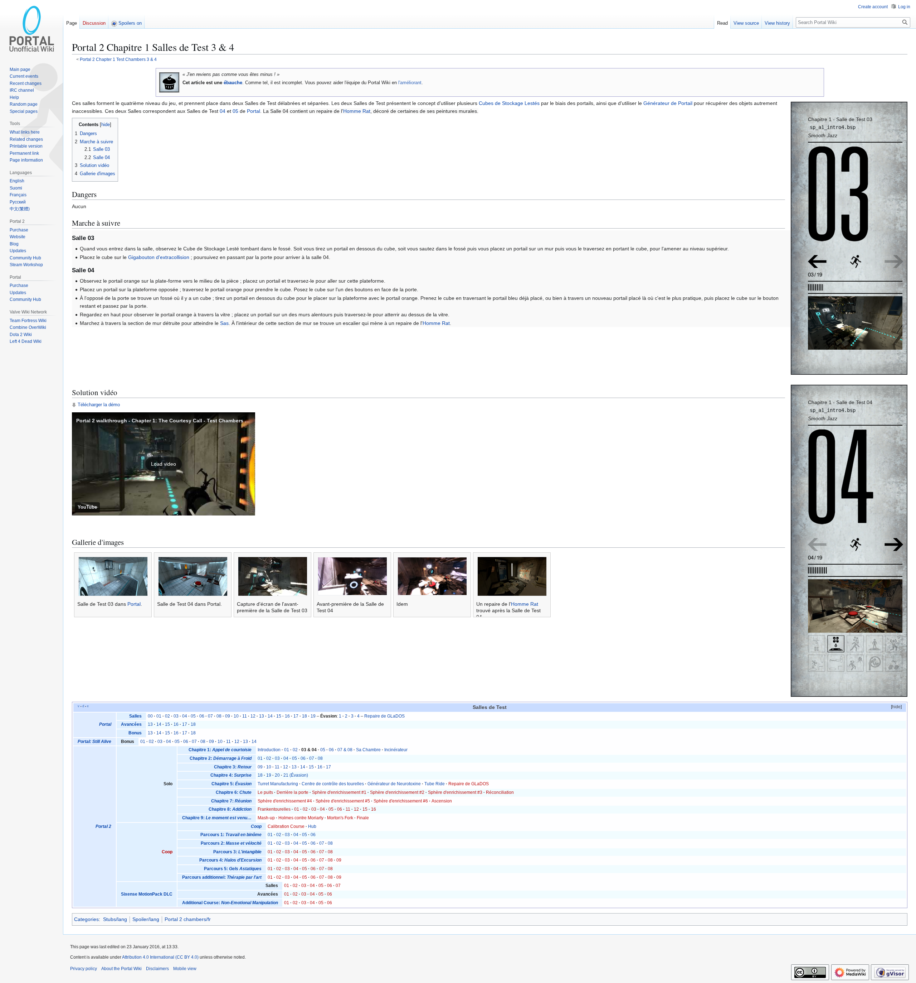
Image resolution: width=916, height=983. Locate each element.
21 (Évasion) (295, 775)
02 (167, 716)
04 (222, 111)
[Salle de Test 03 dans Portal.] (113, 576)
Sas (224, 323)
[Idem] (432, 576)
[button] (163, 464)
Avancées (131, 724)
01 (158, 716)
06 (201, 716)
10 (236, 716)
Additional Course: (230, 902)
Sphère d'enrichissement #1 (339, 792)
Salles (135, 716)
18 (304, 716)
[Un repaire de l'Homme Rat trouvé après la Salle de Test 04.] (512, 576)
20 (277, 775)
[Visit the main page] (31, 28)
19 (313, 716)
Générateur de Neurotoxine (394, 783)
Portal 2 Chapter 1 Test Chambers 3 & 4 (118, 59)
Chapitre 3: (233, 766)
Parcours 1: (231, 834)
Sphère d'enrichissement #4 (285, 801)
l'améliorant (410, 82)
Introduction (269, 749)
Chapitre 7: (231, 801)
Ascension (442, 801)
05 (235, 111)
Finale (363, 817)
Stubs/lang (115, 919)
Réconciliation (500, 792)
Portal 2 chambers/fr (188, 919)
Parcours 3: (237, 851)
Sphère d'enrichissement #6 (401, 801)
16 (287, 716)
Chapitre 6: (234, 792)
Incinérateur (396, 749)
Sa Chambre (368, 749)
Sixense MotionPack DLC (146, 894)
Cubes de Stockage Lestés (509, 103)
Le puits (265, 792)
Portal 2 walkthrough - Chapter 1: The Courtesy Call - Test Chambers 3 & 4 (166, 420)
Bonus (135, 732)
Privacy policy (83, 968)
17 (295, 716)
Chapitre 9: (217, 817)
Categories (86, 919)
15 (278, 716)
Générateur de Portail (667, 103)
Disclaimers (157, 968)
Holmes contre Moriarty (300, 817)
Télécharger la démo (99, 404)
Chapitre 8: (230, 809)
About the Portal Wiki (121, 968)
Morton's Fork (340, 817)
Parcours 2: (231, 843)
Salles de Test (490, 707)
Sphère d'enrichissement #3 (455, 792)
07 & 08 (344, 749)
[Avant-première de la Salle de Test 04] (352, 576)
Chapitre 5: (231, 783)
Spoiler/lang (145, 919)
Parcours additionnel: (222, 877)
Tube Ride (434, 783)
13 (261, 716)
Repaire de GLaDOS (384, 716)
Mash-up (266, 817)
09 (227, 716)
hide (896, 706)
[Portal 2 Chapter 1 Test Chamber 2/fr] (817, 261)
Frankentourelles (274, 809)
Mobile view (184, 968)
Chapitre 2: (221, 758)
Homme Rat (356, 111)
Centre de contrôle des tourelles (333, 783)
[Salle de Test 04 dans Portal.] (193, 576)
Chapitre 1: (220, 749)
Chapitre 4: (231, 775)
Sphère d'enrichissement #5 (343, 801)
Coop (167, 851)
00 (150, 716)
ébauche (233, 82)
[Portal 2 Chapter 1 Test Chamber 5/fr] (894, 544)
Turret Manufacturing (278, 783)
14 (270, 716)
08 (218, 716)
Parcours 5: (233, 868)
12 (252, 716)
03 (176, 716)
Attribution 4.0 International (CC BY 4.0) (160, 957)
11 (244, 716)
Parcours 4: (230, 860)
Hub (312, 826)
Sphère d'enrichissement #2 (397, 792)
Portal (253, 111)
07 (210, 716)
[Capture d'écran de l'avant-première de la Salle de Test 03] (272, 576)
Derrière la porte (292, 792)
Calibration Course (286, 826)
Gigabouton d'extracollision (158, 257)
